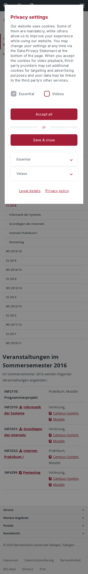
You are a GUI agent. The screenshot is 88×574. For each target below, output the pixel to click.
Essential (26, 94)
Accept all (44, 114)
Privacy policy (57, 191)
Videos (58, 94)
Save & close (44, 140)
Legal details (30, 191)
